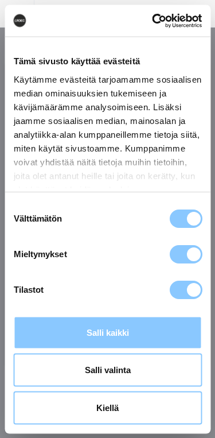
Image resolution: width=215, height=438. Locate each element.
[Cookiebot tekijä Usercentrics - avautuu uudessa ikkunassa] (153, 20)
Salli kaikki (108, 332)
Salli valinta (108, 370)
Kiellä (107, 407)
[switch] (185, 254)
